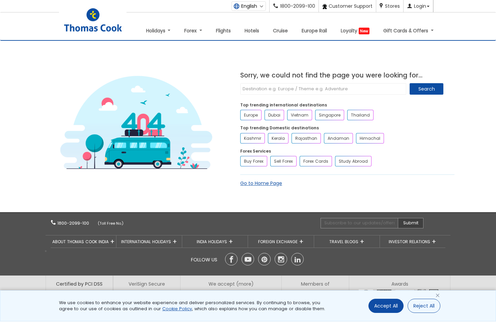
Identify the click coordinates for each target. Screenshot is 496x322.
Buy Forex (254, 161)
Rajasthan (306, 138)
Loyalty (354, 30)
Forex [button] (191, 30)
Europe (251, 115)
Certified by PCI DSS (79, 284)
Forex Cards (315, 161)
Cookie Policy (177, 309)
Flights (223, 30)
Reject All (424, 305)
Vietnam (299, 115)
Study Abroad (353, 161)
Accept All (386, 305)
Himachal (370, 138)
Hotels (252, 30)
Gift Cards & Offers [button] (406, 30)
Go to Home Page (261, 183)
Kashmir (252, 138)
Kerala (278, 138)
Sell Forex (283, 161)
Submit (410, 223)
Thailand (360, 115)
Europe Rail (314, 30)
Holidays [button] (156, 30)
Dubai (274, 115)
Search (426, 89)
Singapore (329, 115)
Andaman (338, 138)
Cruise (280, 30)
